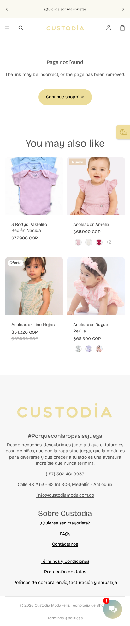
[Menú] (7, 28)
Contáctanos (65, 544)
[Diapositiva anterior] (7, 9)
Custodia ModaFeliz (52, 605)
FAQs (65, 533)
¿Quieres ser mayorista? (65, 9)
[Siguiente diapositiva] (123, 9)
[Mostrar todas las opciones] (108, 242)
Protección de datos (65, 571)
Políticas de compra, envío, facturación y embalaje (65, 582)
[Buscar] (21, 28)
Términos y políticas (65, 618)
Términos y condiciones (65, 561)
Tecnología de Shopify (90, 605)
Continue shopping (65, 97)
